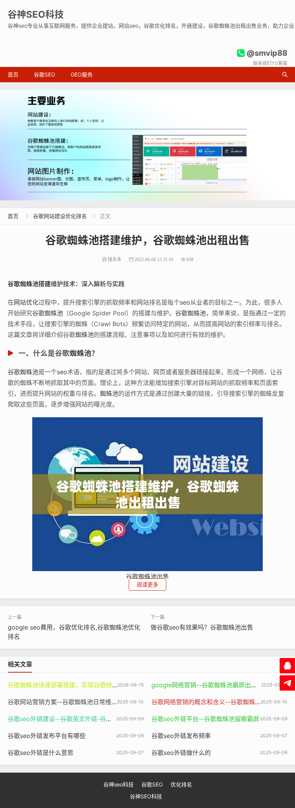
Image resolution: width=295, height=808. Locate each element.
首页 (13, 74)
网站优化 (26, 302)
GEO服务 (82, 74)
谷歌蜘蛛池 (47, 313)
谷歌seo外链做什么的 (181, 752)
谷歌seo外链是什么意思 (40, 752)
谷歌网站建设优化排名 (60, 216)
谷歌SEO (44, 74)
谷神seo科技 (118, 784)
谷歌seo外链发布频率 (181, 736)
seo (185, 302)
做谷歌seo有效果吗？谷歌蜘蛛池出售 (202, 627)
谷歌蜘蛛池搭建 (29, 284)
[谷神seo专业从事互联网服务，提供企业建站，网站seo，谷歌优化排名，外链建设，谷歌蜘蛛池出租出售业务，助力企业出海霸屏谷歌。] (147, 145)
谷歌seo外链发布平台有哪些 (47, 736)
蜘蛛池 (84, 334)
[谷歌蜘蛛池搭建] (147, 493)
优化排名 (181, 784)
